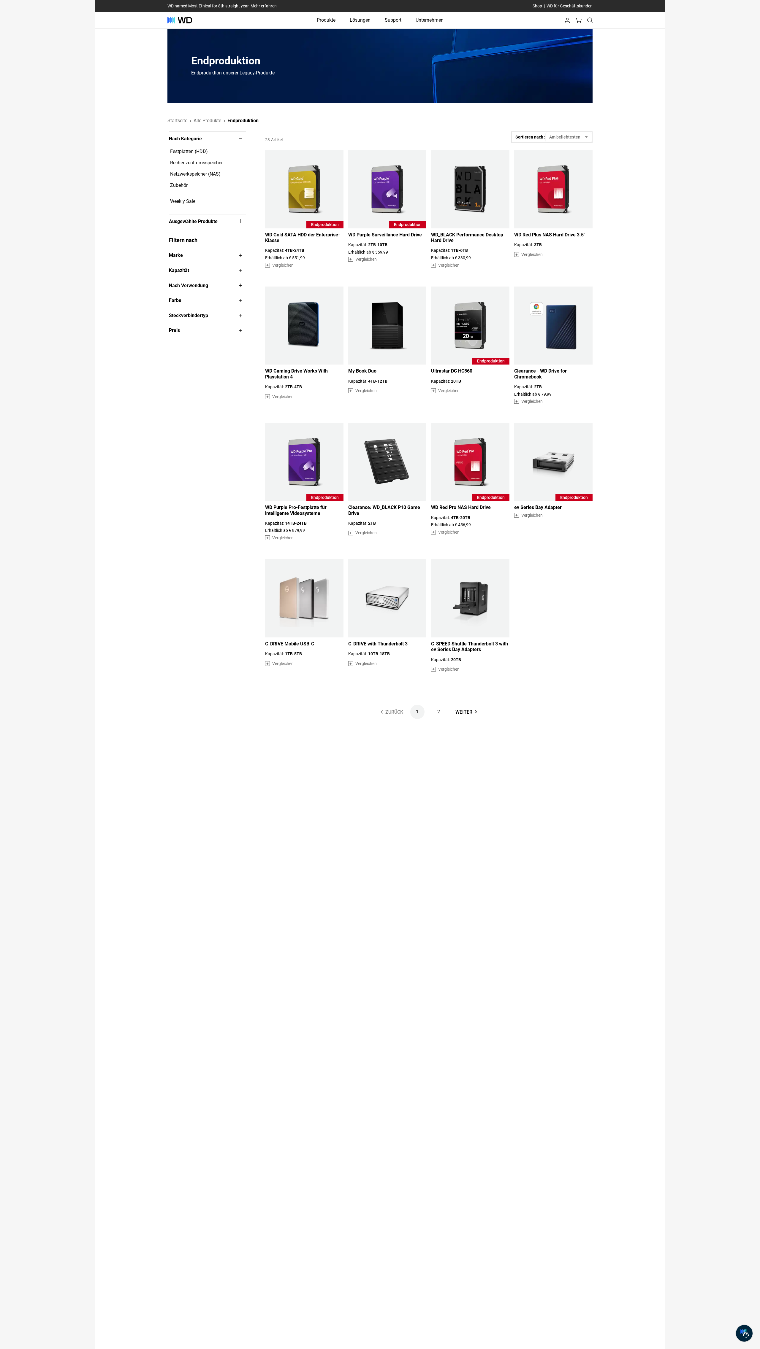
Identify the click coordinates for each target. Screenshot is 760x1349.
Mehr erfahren (264, 6)
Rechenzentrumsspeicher (196, 163)
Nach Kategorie (185, 138)
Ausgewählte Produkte (193, 221)
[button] (567, 22)
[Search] (590, 20)
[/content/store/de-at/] (179, 20)
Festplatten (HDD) (189, 151)
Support (393, 20)
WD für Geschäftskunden (570, 6)
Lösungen (360, 20)
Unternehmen (430, 20)
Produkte (326, 20)
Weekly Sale (182, 201)
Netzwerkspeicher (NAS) (195, 174)
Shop (537, 6)
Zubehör (179, 185)
